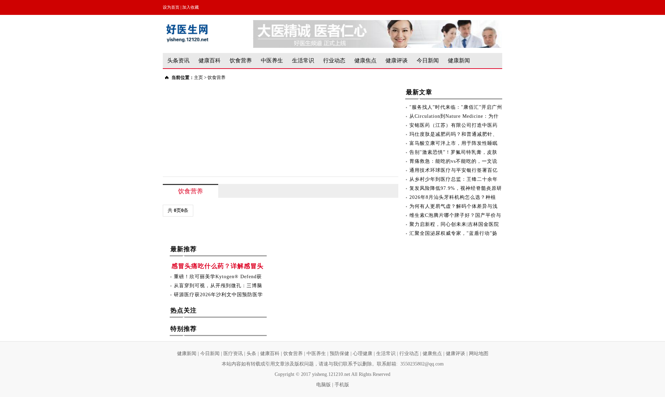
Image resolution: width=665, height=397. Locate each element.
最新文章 (419, 92)
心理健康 (362, 353)
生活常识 (303, 60)
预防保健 (339, 353)
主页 (198, 77)
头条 (251, 353)
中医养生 (272, 60)
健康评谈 (396, 60)
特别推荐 (183, 328)
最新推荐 (183, 249)
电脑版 (323, 384)
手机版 (342, 384)
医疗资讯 (233, 353)
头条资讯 (178, 60)
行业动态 (334, 60)
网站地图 (478, 353)
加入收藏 (190, 7)
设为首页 (171, 7)
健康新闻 (459, 60)
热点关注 (183, 310)
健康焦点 (365, 60)
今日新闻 (428, 60)
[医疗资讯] (377, 23)
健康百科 (209, 60)
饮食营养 (241, 60)
